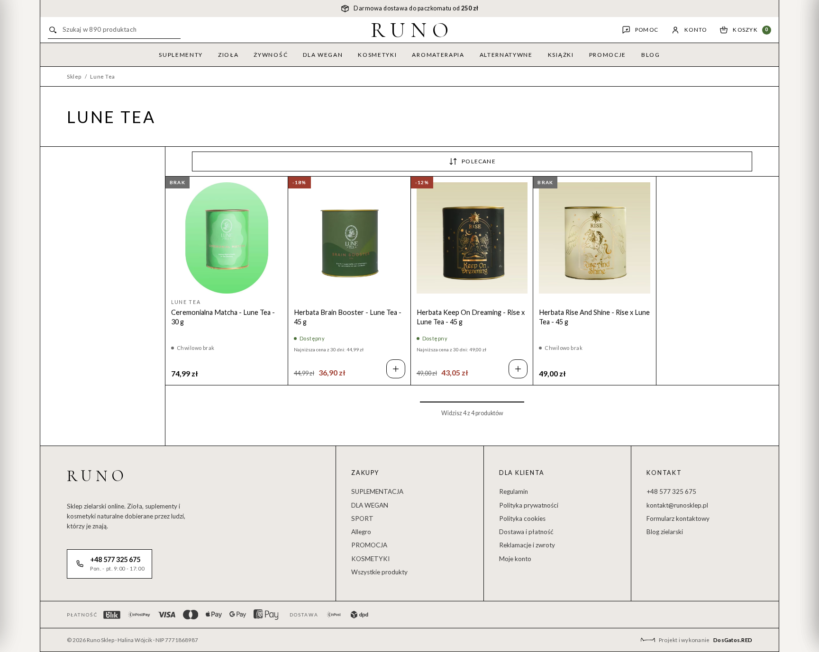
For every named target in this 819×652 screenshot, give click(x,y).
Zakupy (365, 472)
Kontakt (664, 472)
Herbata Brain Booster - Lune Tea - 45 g (347, 317)
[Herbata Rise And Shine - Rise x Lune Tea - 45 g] (594, 238)
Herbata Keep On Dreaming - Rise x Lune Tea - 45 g (471, 317)
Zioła (228, 54)
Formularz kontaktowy (678, 518)
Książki (561, 54)
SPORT (362, 518)
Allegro (361, 532)
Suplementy (181, 54)
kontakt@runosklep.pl (677, 505)
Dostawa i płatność (526, 532)
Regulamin (513, 491)
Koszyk (750, 30)
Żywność (271, 54)
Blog (650, 54)
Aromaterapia (438, 54)
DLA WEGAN (369, 505)
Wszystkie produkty (379, 572)
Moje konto (515, 559)
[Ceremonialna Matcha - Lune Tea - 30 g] (226, 238)
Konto (695, 30)
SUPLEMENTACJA (377, 491)
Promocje (607, 54)
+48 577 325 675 (671, 491)
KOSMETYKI (370, 559)
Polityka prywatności (528, 505)
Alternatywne (506, 54)
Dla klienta (522, 472)
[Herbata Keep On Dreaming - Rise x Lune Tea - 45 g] (472, 238)
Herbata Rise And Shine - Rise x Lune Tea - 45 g (594, 317)
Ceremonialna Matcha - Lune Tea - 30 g (223, 317)
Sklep (74, 76)
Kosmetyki (377, 54)
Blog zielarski (664, 532)
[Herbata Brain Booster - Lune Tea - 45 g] (349, 238)
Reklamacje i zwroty (527, 545)
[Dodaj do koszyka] (395, 368)
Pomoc (646, 30)
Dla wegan (323, 54)
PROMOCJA (369, 545)
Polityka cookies (522, 518)
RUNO (413, 29)
